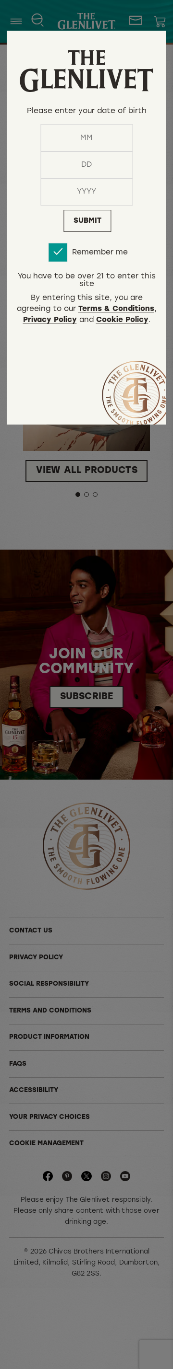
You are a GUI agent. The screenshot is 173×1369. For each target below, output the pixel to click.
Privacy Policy (50, 320)
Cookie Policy (122, 320)
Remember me (100, 252)
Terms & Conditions (116, 309)
